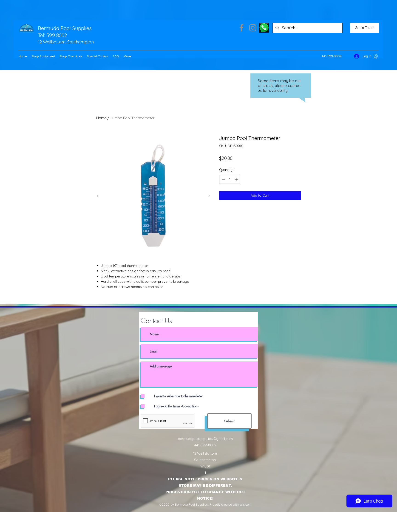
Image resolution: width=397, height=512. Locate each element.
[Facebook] (241, 28)
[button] (43, 56)
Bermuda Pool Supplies (65, 28)
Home (101, 118)
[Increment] (237, 179)
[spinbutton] (230, 179)
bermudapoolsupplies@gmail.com (205, 438)
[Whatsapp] (264, 28)
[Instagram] (253, 28)
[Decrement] (223, 179)
